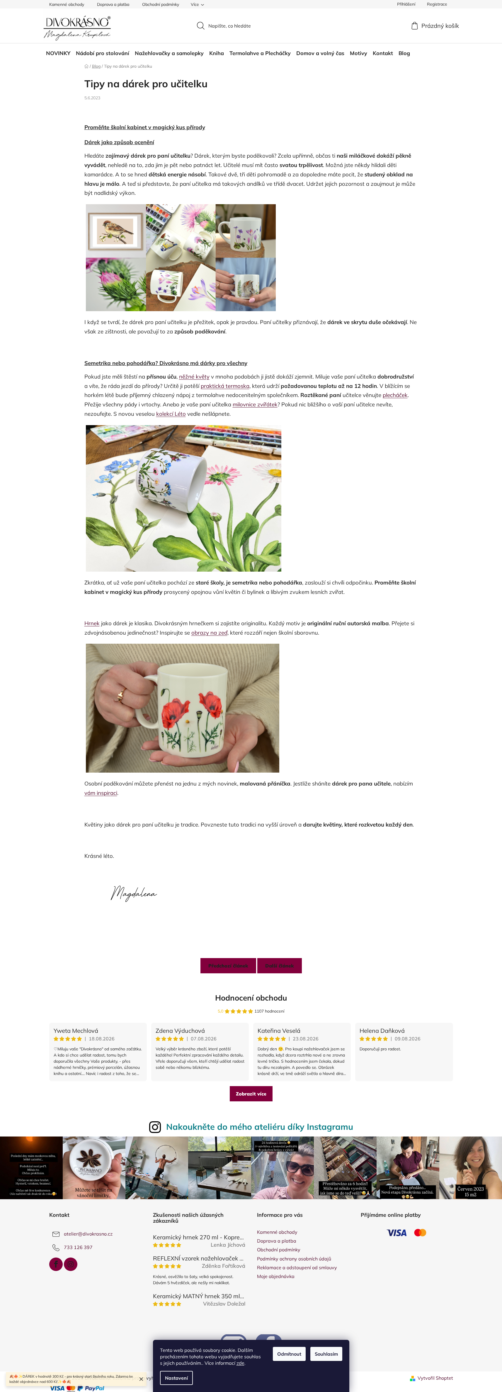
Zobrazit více (251, 1094)
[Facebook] (56, 1264)
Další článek (279, 966)
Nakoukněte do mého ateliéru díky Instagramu (259, 1126)
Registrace (437, 4)
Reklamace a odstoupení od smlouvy (297, 1267)
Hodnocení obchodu (251, 998)
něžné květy (194, 376)
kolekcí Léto (171, 413)
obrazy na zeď (209, 632)
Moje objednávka (276, 1276)
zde (240, 1363)
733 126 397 (78, 1247)
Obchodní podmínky (160, 4)
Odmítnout (289, 1354)
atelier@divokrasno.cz (88, 1234)
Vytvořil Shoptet (435, 1378)
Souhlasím (326, 1354)
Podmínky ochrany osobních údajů (294, 1259)
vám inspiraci (100, 792)
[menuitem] (58, 53)
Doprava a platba (113, 4)
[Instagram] (70, 1264)
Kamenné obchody (66, 4)
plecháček (395, 394)
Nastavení (176, 1378)
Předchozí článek (228, 966)
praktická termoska (225, 385)
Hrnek (92, 623)
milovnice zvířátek (255, 404)
